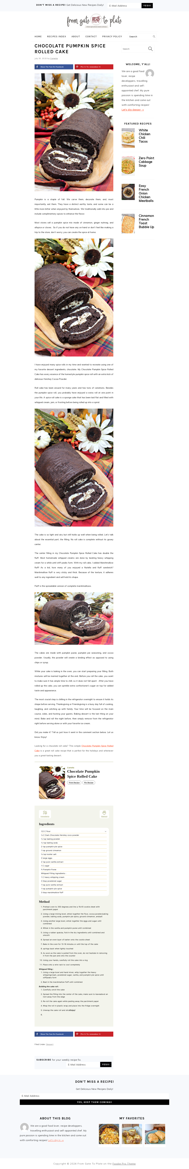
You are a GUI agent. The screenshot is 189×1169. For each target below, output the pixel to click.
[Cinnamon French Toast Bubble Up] (128, 224)
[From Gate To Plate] (94, 29)
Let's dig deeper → (133, 109)
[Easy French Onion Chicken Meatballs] (128, 192)
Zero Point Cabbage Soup (146, 161)
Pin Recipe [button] (88, 782)
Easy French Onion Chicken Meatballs (146, 193)
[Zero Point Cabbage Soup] (128, 166)
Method (104, 816)
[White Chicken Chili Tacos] (128, 138)
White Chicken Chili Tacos (144, 135)
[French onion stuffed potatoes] (132, 1134)
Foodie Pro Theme (124, 1163)
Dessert (49, 1044)
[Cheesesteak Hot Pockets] (155, 1134)
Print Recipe (74, 782)
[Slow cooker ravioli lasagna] (109, 1134)
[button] (105, 831)
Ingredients (45, 816)
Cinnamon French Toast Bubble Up (146, 221)
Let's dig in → (56, 1140)
